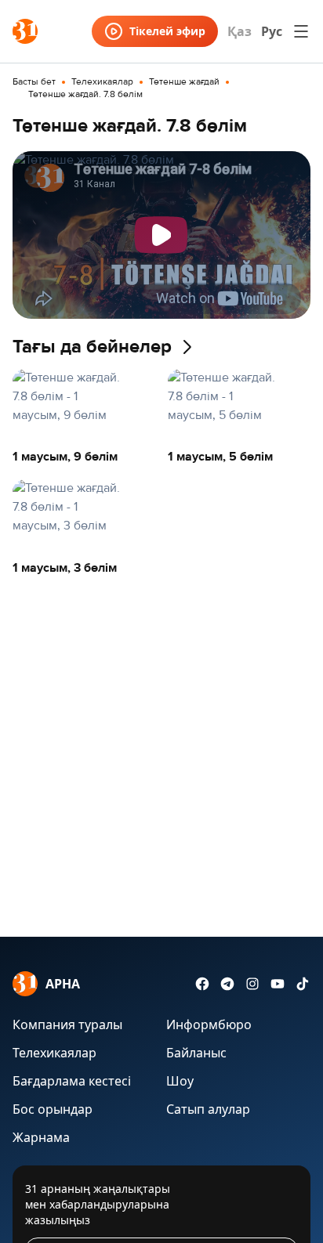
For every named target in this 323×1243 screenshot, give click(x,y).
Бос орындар (53, 1109)
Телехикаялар (102, 82)
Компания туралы (67, 1024)
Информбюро (209, 1024)
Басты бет (34, 82)
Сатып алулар (208, 1109)
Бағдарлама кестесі (72, 1080)
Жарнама (41, 1137)
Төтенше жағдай (184, 82)
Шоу (180, 1080)
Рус (271, 31)
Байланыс (196, 1052)
